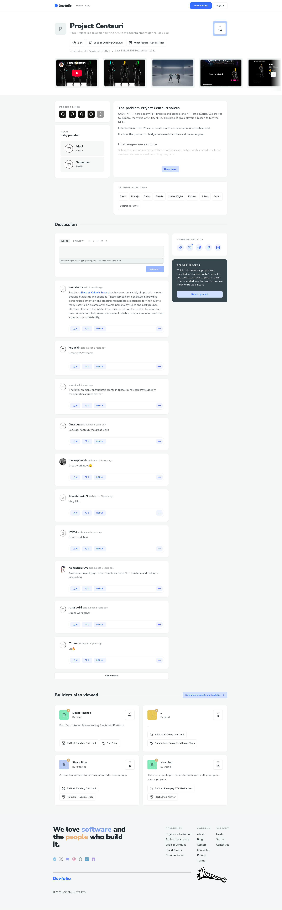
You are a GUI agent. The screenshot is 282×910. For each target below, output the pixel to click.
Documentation (175, 855)
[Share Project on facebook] (208, 247)
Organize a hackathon (178, 834)
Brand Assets (174, 850)
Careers (201, 844)
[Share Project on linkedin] (217, 247)
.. (161, 713)
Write (65, 241)
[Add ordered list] (106, 241)
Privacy (201, 855)
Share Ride (79, 762)
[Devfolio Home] (63, 5)
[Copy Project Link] (180, 247)
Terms (201, 860)
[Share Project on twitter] (189, 247)
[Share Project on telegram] (199, 247)
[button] (124, 73)
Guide (219, 834)
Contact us (222, 844)
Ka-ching (166, 762)
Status (220, 839)
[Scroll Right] (273, 74)
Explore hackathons (177, 839)
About (201, 834)
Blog (200, 839)
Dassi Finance (81, 713)
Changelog (203, 850)
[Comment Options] (159, 328)
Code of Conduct (176, 844)
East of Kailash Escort (95, 292)
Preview (78, 241)
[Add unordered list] (102, 241)
